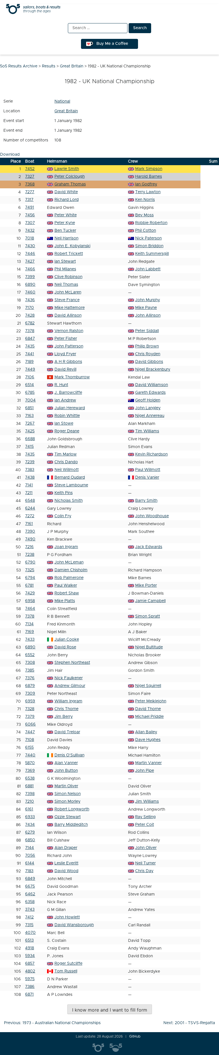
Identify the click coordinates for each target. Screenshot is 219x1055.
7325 (29, 570)
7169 (29, 632)
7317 (29, 200)
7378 (29, 331)
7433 (30, 640)
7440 (30, 755)
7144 (29, 848)
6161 (29, 809)
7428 (30, 315)
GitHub (135, 1036)
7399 (30, 277)
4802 (30, 971)
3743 (30, 910)
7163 (29, 416)
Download (10, 155)
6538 (30, 778)
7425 (30, 431)
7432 (30, 231)
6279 (30, 832)
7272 (29, 516)
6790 (30, 562)
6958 (30, 601)
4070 (30, 933)
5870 (30, 763)
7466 (30, 269)
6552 (30, 655)
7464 (30, 609)
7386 (30, 987)
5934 (30, 956)
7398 (30, 794)
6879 (30, 686)
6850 (30, 840)
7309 (30, 694)
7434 (30, 825)
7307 (30, 223)
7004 (30, 400)
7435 (30, 346)
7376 (30, 678)
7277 (29, 192)
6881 (29, 786)
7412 (29, 917)
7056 (30, 856)
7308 (30, 663)
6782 (30, 323)
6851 (29, 408)
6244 (30, 508)
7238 (29, 555)
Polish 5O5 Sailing (118, 1048)
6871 (29, 994)
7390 (30, 532)
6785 (30, 393)
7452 (30, 169)
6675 (30, 886)
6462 (30, 894)
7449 (30, 369)
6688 (30, 439)
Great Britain (66, 111)
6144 (29, 863)
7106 (29, 377)
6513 (29, 940)
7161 (29, 524)
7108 (29, 740)
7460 (30, 292)
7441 (29, 354)
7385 (29, 670)
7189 (29, 362)
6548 (30, 501)
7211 (29, 493)
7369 (30, 771)
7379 (30, 717)
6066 (30, 724)
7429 (30, 593)
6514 (29, 385)
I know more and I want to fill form (109, 1010)
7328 (29, 709)
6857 (30, 964)
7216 (29, 547)
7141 (29, 485)
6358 (30, 902)
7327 (29, 177)
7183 (29, 871)
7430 (30, 246)
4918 (29, 948)
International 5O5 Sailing (101, 1048)
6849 (30, 879)
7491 (29, 207)
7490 (30, 539)
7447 (30, 732)
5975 (30, 979)
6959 (30, 701)
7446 (30, 254)
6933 (30, 817)
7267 (30, 423)
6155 (29, 748)
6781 (29, 586)
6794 (30, 578)
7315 (29, 925)
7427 (30, 261)
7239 (30, 462)
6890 (30, 285)
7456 (30, 215)
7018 (29, 238)
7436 (30, 300)
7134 (29, 624)
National (62, 101)
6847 (30, 339)
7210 (29, 802)
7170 (29, 308)
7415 (29, 447)
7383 (29, 470)
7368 (30, 184)
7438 (30, 477)
